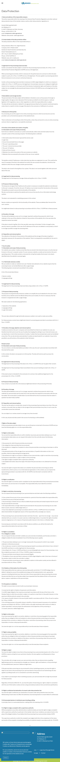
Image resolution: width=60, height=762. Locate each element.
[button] (2, 3)
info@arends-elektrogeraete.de (13, 33)
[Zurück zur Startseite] (30, 3)
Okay (5, 757)
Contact (43, 753)
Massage (35, 753)
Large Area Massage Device (47, 750)
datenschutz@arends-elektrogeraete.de (15, 60)
